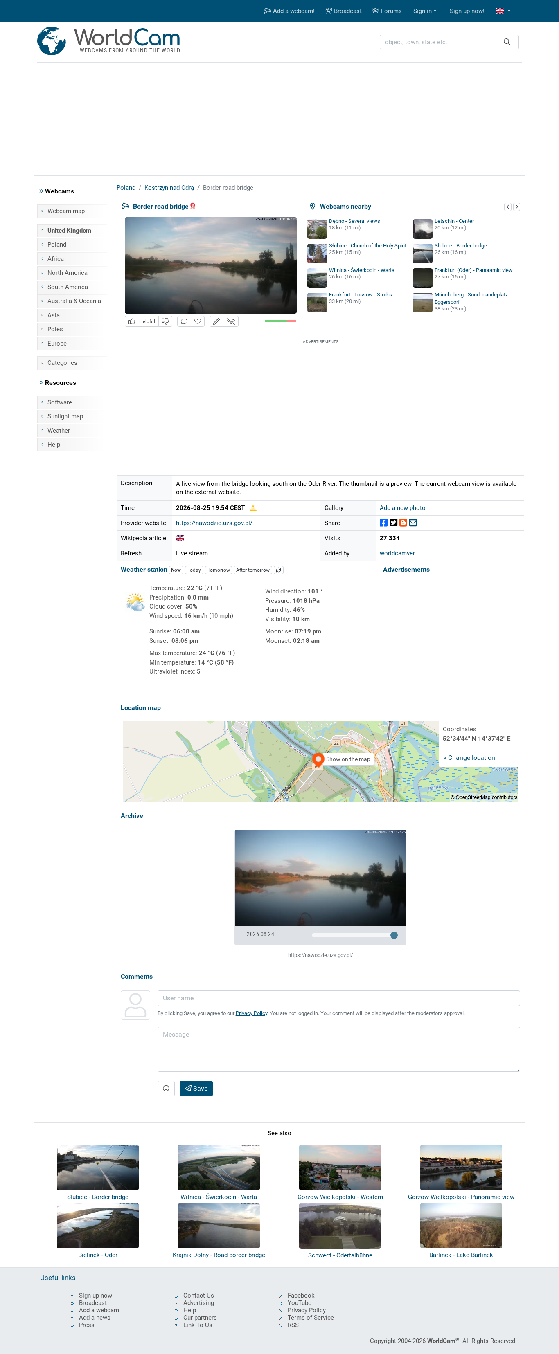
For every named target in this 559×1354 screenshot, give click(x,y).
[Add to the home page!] (198, 321)
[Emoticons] (166, 1088)
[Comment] (184, 321)
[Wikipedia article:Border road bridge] (180, 538)
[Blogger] (403, 523)
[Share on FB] (384, 523)
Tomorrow (218, 570)
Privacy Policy (251, 1013)
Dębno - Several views (354, 221)
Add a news (94, 1317)
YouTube (299, 1303)
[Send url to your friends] (413, 523)
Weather (58, 430)
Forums (390, 11)
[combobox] (449, 42)
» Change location (469, 757)
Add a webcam (99, 1310)
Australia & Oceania (74, 301)
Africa (55, 259)
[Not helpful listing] (165, 321)
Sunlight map (65, 416)
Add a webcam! (293, 11)
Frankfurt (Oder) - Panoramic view (474, 270)
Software (59, 402)
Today (194, 570)
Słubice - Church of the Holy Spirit (367, 246)
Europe (57, 343)
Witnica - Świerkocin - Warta (361, 270)
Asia (53, 315)
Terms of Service (311, 1317)
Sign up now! (467, 11)
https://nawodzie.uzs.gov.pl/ (214, 523)
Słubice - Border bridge (461, 246)
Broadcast (347, 11)
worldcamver (397, 553)
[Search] (507, 42)
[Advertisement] (279, 118)
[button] (503, 11)
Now (176, 570)
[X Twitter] (393, 523)
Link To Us (197, 1325)
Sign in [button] (422, 11)
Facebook (301, 1295)
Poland (56, 244)
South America (67, 287)
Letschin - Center (454, 221)
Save (199, 1088)
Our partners (200, 1317)
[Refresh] (279, 570)
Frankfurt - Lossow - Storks (360, 295)
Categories (62, 362)
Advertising (198, 1303)
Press (87, 1325)
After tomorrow (253, 570)
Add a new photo (403, 508)
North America (67, 272)
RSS (293, 1325)
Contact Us (198, 1295)
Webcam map (66, 211)
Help (53, 444)
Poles (55, 329)
